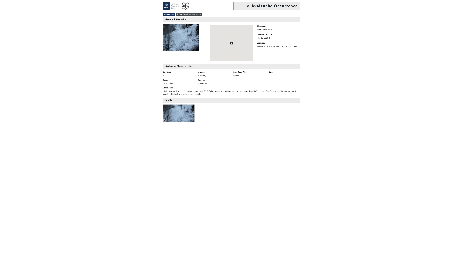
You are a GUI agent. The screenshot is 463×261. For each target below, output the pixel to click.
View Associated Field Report (189, 14)
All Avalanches (169, 14)
